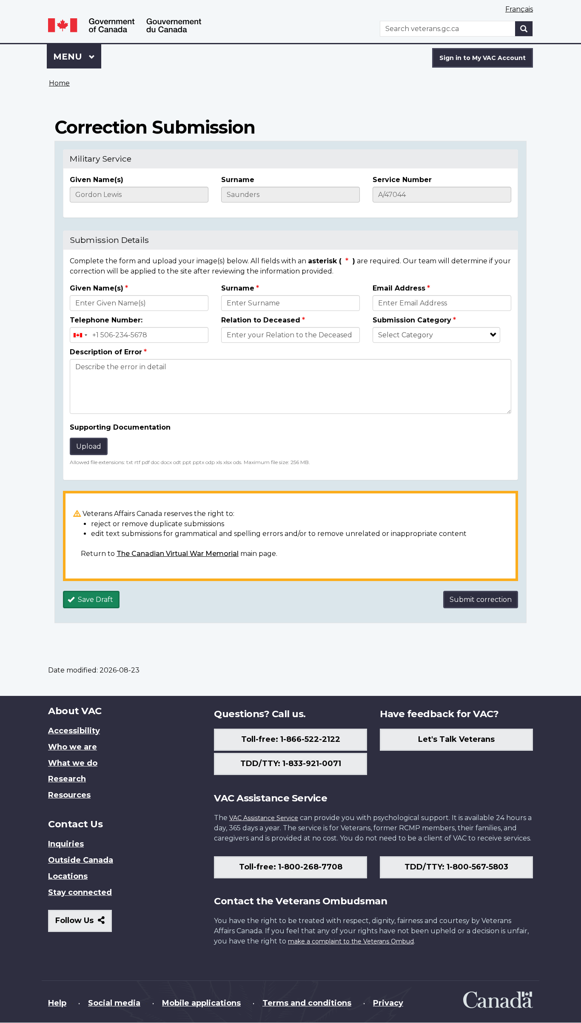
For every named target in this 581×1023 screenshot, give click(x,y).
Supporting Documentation (120, 427)
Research (67, 779)
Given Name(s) (96, 180)
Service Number (402, 180)
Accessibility (74, 730)
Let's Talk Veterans (456, 739)
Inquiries (66, 844)
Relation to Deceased (260, 320)
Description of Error (106, 352)
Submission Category (412, 320)
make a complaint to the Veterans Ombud (351, 941)
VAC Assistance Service (263, 818)
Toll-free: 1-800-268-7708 (290, 867)
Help (57, 1003)
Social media (114, 1003)
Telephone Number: (106, 320)
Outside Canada (80, 860)
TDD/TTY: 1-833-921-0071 (290, 763)
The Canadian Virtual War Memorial (178, 554)
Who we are (72, 747)
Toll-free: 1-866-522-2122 (290, 739)
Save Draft (94, 600)
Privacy (388, 1003)
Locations (68, 876)
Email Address (399, 288)
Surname (237, 180)
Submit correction (481, 600)
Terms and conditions (306, 1003)
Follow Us (83, 923)
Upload (88, 446)
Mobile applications (201, 1003)
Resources (69, 795)
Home (59, 83)
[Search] (524, 29)
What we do (72, 763)
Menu (69, 56)
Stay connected (80, 892)
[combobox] (80, 335)
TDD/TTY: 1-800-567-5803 (456, 867)
